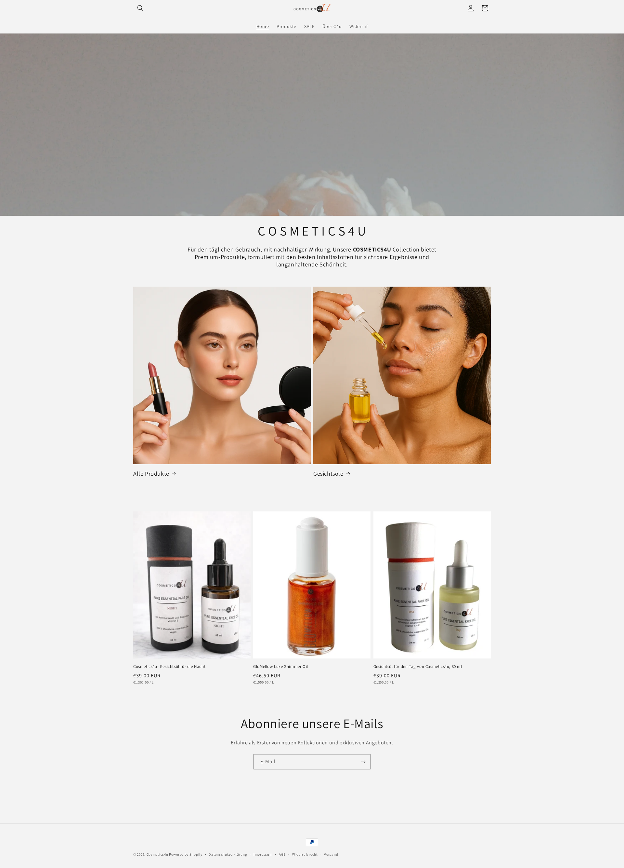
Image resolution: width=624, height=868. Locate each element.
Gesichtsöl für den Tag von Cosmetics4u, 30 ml (417, 666)
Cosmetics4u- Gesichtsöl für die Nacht (169, 666)
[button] (140, 8)
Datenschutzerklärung (228, 854)
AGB (282, 854)
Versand (331, 854)
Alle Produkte (151, 473)
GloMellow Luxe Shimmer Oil (280, 666)
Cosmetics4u (157, 854)
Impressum (263, 854)
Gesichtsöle (328, 473)
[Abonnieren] (363, 761)
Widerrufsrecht (305, 854)
